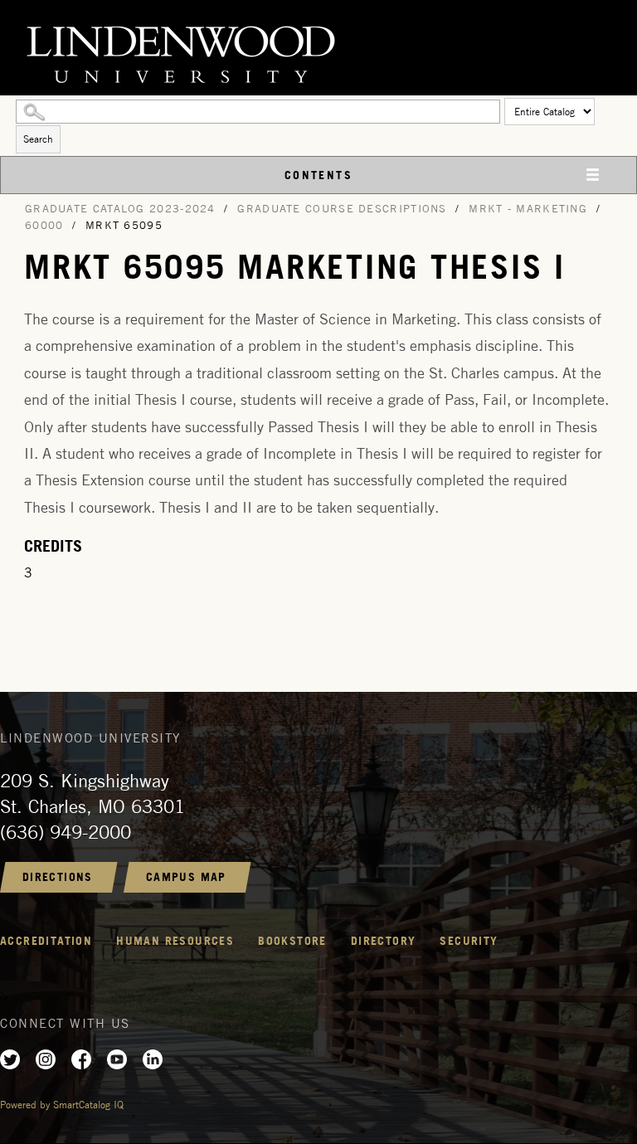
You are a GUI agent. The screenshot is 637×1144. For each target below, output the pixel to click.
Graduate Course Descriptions (341, 208)
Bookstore (292, 940)
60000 (44, 225)
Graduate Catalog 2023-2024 (120, 208)
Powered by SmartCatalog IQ (62, 1104)
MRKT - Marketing (528, 208)
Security (469, 940)
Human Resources (175, 940)
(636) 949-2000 (65, 832)
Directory (383, 940)
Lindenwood (318, 52)
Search (38, 139)
